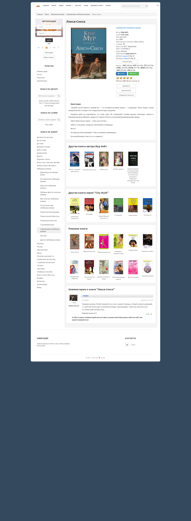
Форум (108, 5)
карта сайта (59, 344)
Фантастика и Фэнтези (45, 275)
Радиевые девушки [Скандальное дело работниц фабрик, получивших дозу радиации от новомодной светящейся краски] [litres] (133, 175)
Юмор (39, 287)
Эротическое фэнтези (99, 391)
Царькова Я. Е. (131, 53)
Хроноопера (95, 372)
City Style (125, 35)
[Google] (54, 47)
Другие (39, 156)
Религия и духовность (45, 256)
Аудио (61, 5)
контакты (51, 344)
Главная (46, 5)
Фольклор (41, 281)
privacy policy (41, 346)
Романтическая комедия (49, 212)
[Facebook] (58, 47)
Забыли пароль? (49, 57)
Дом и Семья (42, 150)
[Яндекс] (50, 47)
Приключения (42, 250)
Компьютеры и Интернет (46, 165)
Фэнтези (94, 367)
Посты (39, 74)
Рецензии (41, 78)
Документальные (43, 147)
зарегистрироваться (80, 320)
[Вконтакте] (38, 47)
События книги (127, 62)
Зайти (49, 40)
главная (39, 344)
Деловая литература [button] (74, 11)
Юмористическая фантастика (102, 396)
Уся (92, 362)
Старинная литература (46, 262)
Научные (40, 243)
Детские (40, 143)
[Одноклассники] (46, 47)
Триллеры (41, 269)
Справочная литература (46, 259)
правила (66, 344)
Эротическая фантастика (101, 386)
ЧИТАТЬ (134, 74)
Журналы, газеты (43, 159)
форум (45, 344)
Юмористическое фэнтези (101, 401)
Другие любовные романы (50, 240)
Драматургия (42, 153)
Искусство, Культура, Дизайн (48, 162)
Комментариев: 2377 (74, 305)
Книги (54, 5)
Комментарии (42, 71)
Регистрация (49, 53)
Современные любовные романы (78, 14)
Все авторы (49, 106)
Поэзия (39, 247)
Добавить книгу (97, 5)
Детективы (41, 140)
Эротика (43, 236)
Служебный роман (47, 225)
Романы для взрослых (48, 220)
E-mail (133, 345)
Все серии (49, 125)
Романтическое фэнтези (49, 216)
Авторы (78, 5)
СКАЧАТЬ (122, 74)
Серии (86, 5)
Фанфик (40, 278)
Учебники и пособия (44, 272)
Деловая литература (98, 11)
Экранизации (42, 81)
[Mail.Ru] (42, 47)
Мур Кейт (124, 32)
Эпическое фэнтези (98, 381)
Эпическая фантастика (100, 377)
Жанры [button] (68, 5)
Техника (40, 265)
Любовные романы (57, 14)
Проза (39, 253)
